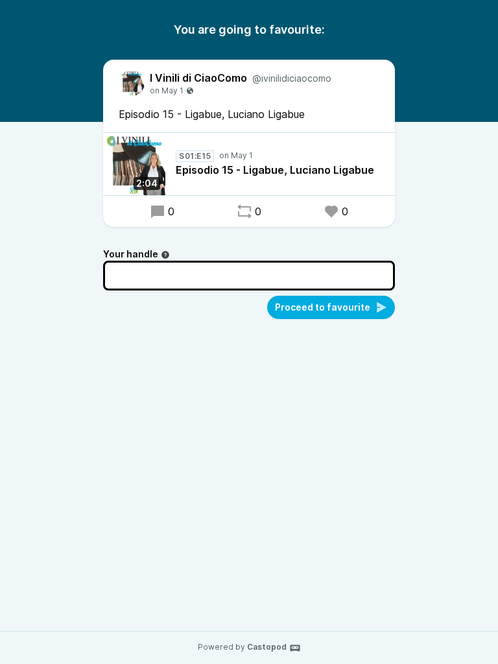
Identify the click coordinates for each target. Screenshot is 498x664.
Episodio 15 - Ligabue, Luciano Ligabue (275, 169)
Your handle (130, 253)
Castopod (267, 647)
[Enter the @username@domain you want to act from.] (165, 254)
